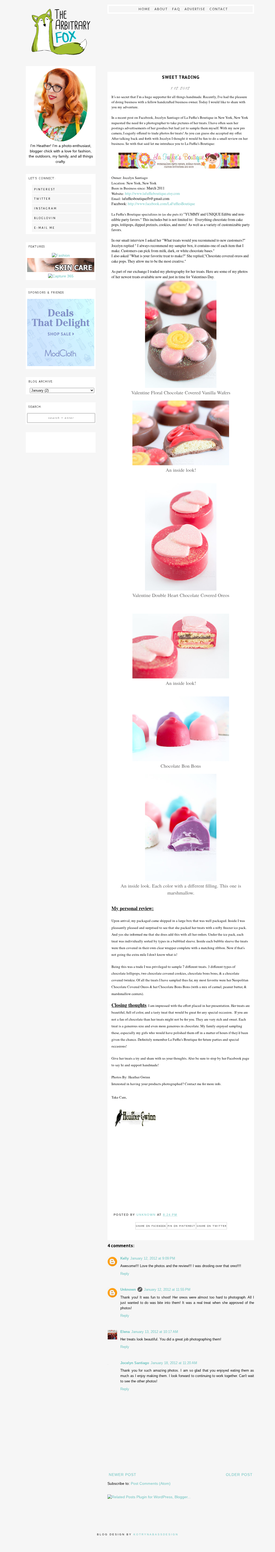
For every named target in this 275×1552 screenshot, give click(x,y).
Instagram (45, 208)
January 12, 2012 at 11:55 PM (167, 1290)
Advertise (194, 9)
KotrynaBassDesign (155, 1534)
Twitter (42, 198)
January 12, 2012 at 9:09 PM (152, 1258)
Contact (218, 9)
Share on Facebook (151, 1225)
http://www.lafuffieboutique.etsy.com (152, 193)
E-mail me (44, 227)
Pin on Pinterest (181, 1225)
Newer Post (122, 1474)
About (161, 9)
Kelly (124, 1258)
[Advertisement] (60, 442)
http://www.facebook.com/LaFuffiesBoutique (161, 203)
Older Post (239, 1474)
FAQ (176, 9)
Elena (125, 1332)
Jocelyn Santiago (134, 1363)
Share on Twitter (211, 1225)
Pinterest (44, 189)
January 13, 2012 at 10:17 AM (154, 1332)
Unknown (128, 1290)
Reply (124, 1274)
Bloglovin (45, 218)
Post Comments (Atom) (151, 1483)
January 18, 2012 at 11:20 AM (174, 1363)
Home (144, 9)
